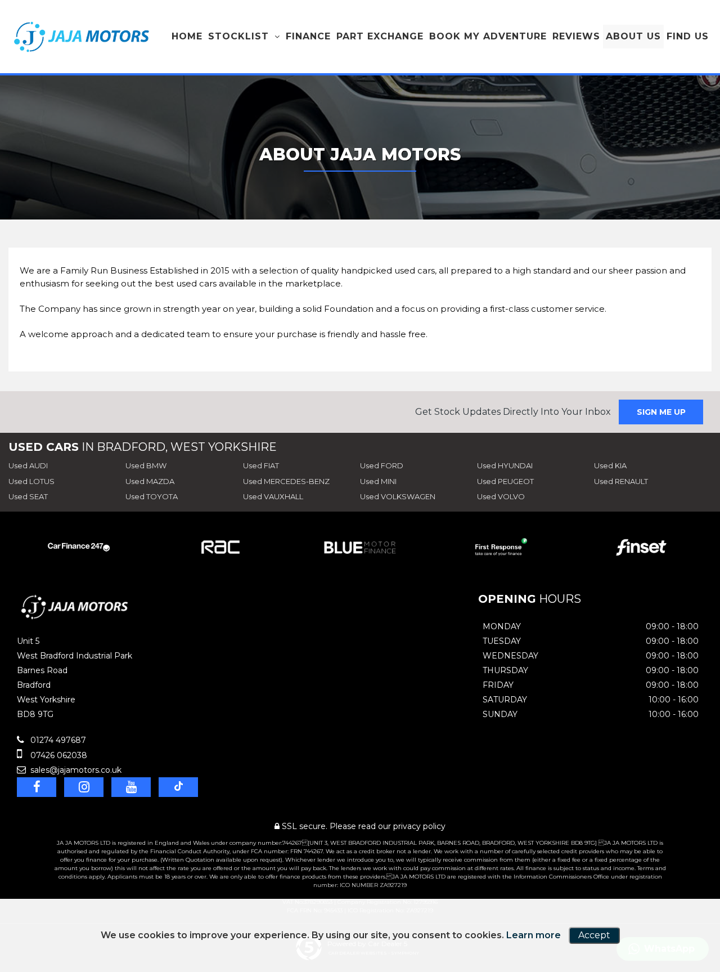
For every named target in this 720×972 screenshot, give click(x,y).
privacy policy (419, 826)
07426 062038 (57, 755)
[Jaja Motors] (81, 37)
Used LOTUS (31, 481)
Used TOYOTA (151, 496)
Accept (594, 935)
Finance (308, 36)
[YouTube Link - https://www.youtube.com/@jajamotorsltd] (131, 787)
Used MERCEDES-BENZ (286, 481)
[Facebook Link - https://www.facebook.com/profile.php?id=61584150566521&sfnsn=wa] (36, 787)
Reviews (576, 36)
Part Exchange (380, 36)
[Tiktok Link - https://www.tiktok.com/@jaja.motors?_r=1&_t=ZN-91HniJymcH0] (178, 787)
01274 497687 (57, 740)
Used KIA (610, 465)
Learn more (533, 935)
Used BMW (145, 465)
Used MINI (378, 481)
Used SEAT (28, 496)
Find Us (688, 36)
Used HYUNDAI (505, 465)
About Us (633, 36)
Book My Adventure (488, 36)
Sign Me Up (661, 412)
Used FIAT (261, 465)
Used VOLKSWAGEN (397, 496)
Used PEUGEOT (505, 481)
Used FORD (381, 465)
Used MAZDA (149, 481)
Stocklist (238, 36)
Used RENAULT (621, 481)
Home (187, 36)
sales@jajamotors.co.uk (75, 770)
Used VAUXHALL (273, 496)
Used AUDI (28, 465)
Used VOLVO (501, 496)
